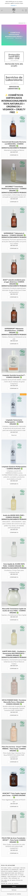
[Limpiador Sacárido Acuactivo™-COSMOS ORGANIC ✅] (14, 360)
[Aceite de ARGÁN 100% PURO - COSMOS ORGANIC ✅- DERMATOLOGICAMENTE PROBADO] (14, 500)
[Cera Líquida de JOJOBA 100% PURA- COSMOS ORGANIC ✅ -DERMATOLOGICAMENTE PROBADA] (14, 549)
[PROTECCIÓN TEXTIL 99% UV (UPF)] (14, 54)
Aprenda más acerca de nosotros (9, 883)
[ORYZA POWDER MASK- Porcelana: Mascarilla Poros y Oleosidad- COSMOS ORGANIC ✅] (14, 685)
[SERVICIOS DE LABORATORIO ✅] (14, 77)
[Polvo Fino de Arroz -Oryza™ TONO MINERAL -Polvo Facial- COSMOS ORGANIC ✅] (14, 732)
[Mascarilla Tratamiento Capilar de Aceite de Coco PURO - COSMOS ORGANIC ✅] (14, 594)
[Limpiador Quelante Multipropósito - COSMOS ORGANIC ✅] (14, 451)
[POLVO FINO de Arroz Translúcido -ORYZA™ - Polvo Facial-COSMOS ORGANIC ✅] (14, 823)
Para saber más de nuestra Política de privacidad (11, 881)
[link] (14, 5)
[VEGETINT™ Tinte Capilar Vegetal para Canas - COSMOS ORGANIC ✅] (14, 778)
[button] (14, 10)
